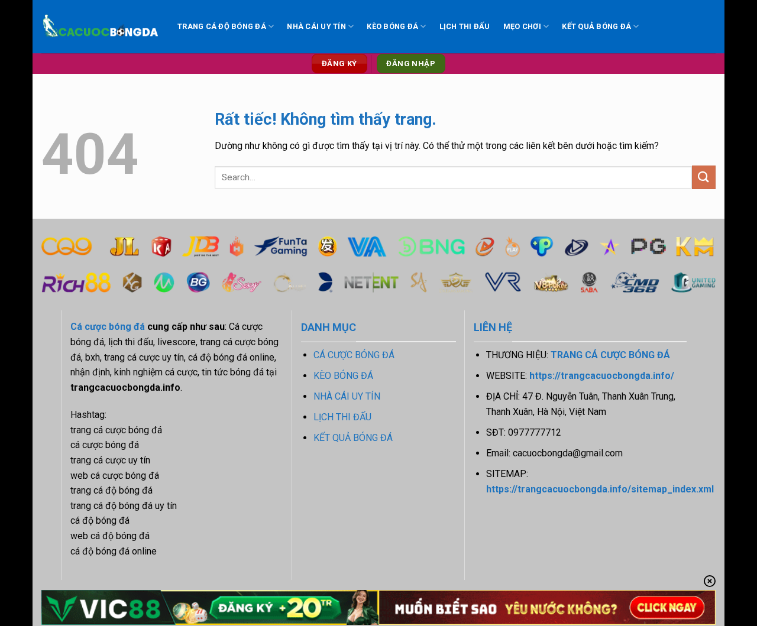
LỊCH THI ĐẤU (464, 26)
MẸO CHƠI (522, 26)
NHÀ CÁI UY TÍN (316, 26)
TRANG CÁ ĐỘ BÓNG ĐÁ (221, 26)
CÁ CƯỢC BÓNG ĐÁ (353, 355)
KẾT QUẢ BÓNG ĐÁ (596, 26)
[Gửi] (704, 177)
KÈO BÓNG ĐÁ (392, 26)
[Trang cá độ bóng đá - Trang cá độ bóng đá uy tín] (100, 27)
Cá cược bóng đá (107, 326)
